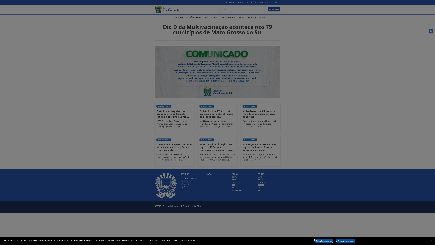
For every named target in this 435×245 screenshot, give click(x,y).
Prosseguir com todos (346, 241)
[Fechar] (431, 240)
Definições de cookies (324, 241)
